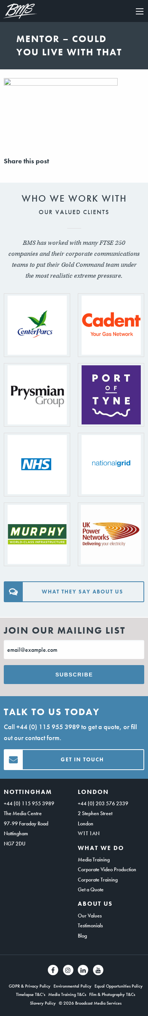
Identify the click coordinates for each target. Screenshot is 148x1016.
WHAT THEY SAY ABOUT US (82, 591)
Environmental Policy (72, 986)
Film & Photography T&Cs (112, 994)
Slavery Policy (43, 1003)
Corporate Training (98, 879)
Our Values (90, 915)
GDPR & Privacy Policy (29, 986)
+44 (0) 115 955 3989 (48, 726)
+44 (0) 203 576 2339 (103, 803)
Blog (82, 935)
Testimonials (90, 925)
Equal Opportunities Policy (118, 986)
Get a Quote (91, 889)
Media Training (94, 859)
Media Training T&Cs (67, 994)
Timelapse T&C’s (30, 994)
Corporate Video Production (107, 869)
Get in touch (82, 759)
